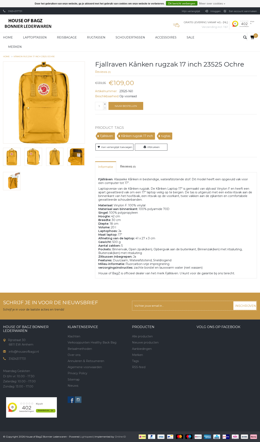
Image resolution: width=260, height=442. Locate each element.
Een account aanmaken (242, 11)
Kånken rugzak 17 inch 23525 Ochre (34, 56)
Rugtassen (96, 37)
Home (8, 37)
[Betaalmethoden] (141, 436)
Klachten (74, 336)
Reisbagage (67, 37)
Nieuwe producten (145, 342)
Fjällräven (106, 136)
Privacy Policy (77, 373)
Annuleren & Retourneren (86, 361)
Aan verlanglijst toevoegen (116, 147)
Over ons (74, 355)
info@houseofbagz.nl (24, 351)
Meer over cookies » (212, 3)
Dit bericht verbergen (181, 3)
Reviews (103, 72)
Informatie (105, 167)
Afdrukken (153, 147)
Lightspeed (86, 436)
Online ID (120, 436)
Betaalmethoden (80, 349)
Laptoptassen (35, 37)
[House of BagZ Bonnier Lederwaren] (28, 24)
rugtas (165, 136)
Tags (135, 361)
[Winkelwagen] (251, 37)
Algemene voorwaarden (85, 367)
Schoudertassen (130, 37)
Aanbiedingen (142, 349)
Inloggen (215, 11)
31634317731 (15, 11)
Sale (190, 37)
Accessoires (166, 37)
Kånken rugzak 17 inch (137, 136)
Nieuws (73, 385)
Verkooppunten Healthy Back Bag (92, 342)
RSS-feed (138, 367)
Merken (15, 47)
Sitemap (74, 379)
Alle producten (142, 336)
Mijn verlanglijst (191, 11)
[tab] (105, 166)
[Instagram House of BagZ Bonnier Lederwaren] (78, 399)
